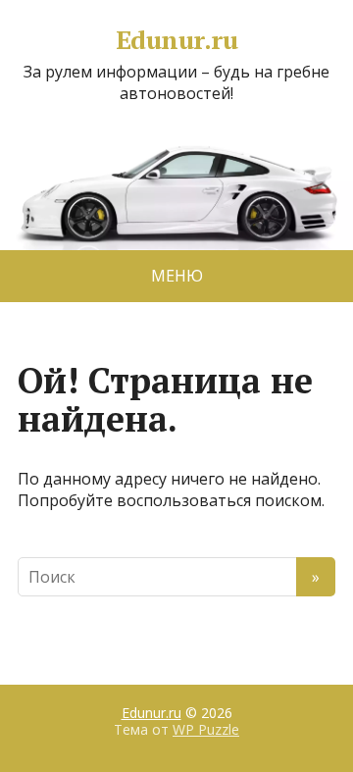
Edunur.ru (176, 40)
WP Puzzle (206, 729)
